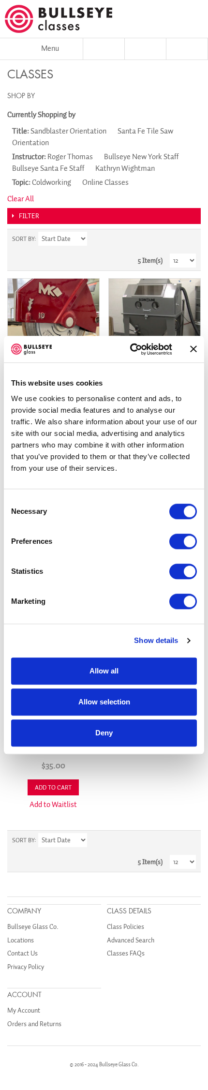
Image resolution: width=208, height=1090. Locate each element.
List (188, 239)
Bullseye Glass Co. (33, 927)
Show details (156, 640)
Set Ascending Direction (96, 239)
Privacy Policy (25, 967)
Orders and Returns (34, 1024)
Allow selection (104, 702)
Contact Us (22, 953)
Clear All (20, 199)
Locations (20, 940)
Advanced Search (130, 940)
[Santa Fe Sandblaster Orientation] (154, 324)
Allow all (104, 671)
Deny (104, 733)
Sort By (23, 238)
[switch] (183, 541)
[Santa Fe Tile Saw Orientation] (53, 324)
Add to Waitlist (53, 804)
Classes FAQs (126, 953)
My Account (23, 1010)
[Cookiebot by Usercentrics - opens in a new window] (130, 349)
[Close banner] (193, 349)
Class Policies (125, 927)
